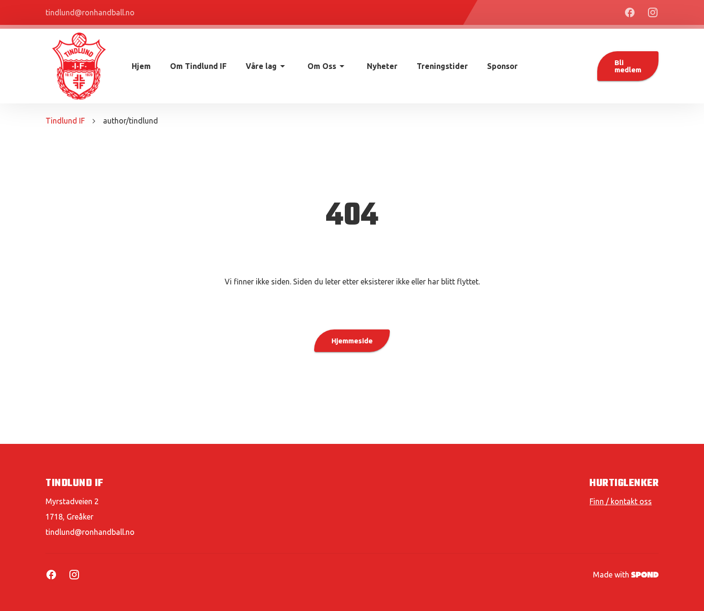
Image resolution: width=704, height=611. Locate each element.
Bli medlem (627, 66)
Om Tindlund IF (198, 66)
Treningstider (442, 66)
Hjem (141, 66)
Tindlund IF (65, 120)
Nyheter (382, 66)
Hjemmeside (352, 341)
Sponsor (502, 66)
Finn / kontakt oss (621, 501)
